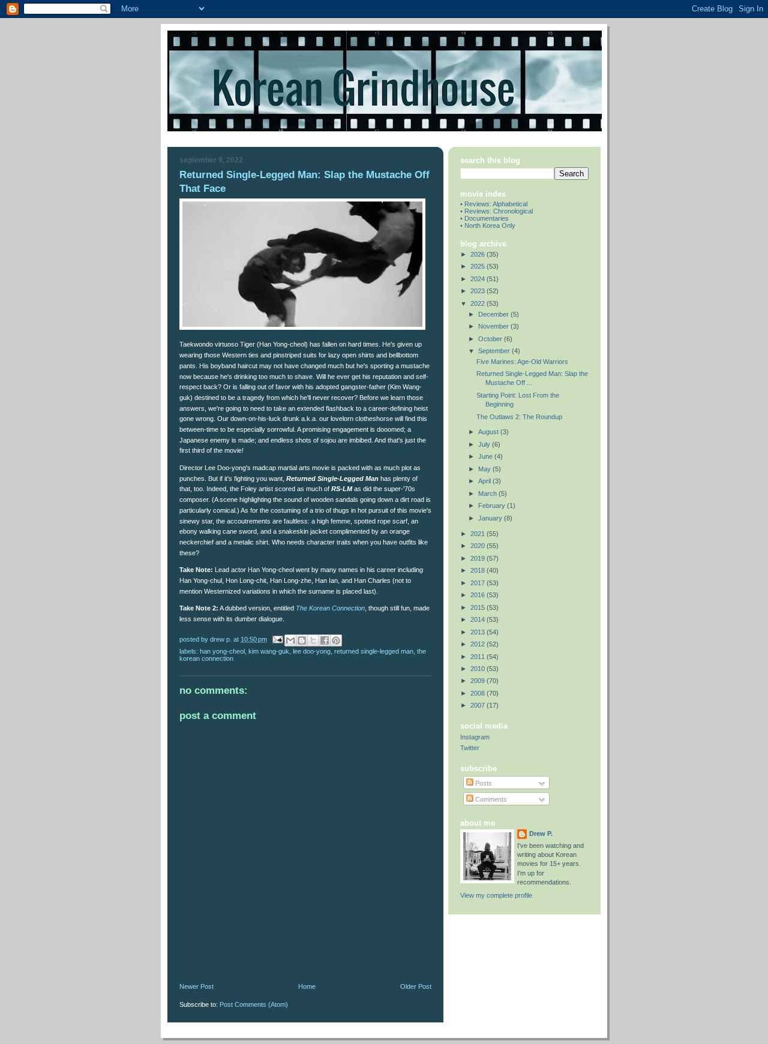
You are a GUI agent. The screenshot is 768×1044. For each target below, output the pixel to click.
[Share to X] (313, 640)
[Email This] (290, 640)
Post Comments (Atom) (254, 1004)
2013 (478, 632)
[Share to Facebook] (325, 640)
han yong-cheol (222, 651)
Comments (490, 799)
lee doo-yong (312, 651)
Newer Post (196, 986)
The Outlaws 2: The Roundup (519, 416)
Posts (482, 783)
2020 (478, 545)
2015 (478, 607)
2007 (478, 705)
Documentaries (486, 218)
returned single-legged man (373, 651)
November (494, 326)
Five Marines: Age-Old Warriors (522, 361)
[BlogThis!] (302, 640)
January (491, 518)
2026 (478, 254)
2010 (478, 668)
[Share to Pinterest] (336, 640)
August (489, 431)
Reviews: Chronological (498, 211)
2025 (478, 266)
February (492, 505)
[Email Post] (277, 639)
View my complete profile (496, 895)
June (486, 456)
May (485, 469)
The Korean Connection (330, 608)
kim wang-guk (268, 651)
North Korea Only (489, 225)
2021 (478, 533)
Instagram (475, 737)
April (485, 481)
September (495, 350)
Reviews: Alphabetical (495, 203)
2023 (478, 290)
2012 (478, 644)
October (491, 338)
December (494, 314)
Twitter (469, 747)
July (485, 444)
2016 (478, 594)
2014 (478, 619)
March (488, 493)
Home (307, 986)
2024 (478, 278)
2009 (478, 680)
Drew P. (541, 833)
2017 (478, 582)
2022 (478, 303)
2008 (478, 693)
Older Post (415, 986)
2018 (478, 570)
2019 (478, 558)
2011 (478, 656)
